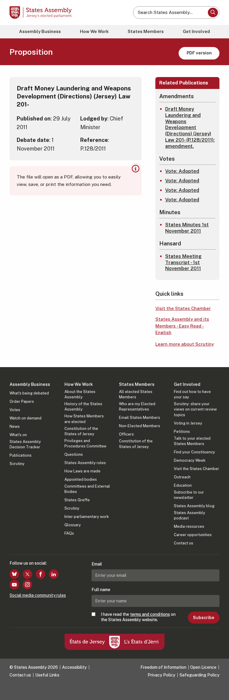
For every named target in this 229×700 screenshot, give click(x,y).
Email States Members (139, 417)
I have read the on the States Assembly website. (138, 617)
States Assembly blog (194, 506)
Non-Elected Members (139, 426)
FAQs (69, 533)
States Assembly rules (85, 463)
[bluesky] (14, 574)
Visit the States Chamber (183, 308)
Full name (101, 589)
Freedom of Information (163, 667)
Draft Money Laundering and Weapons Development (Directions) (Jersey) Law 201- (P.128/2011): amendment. (190, 127)
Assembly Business (40, 31)
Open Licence (203, 667)
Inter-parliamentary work (86, 516)
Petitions (182, 431)
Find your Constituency (194, 452)
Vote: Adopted (182, 171)
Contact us (183, 543)
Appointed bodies (80, 479)
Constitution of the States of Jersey (81, 431)
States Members (146, 31)
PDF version (199, 52)
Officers (126, 434)
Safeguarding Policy (199, 675)
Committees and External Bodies (87, 489)
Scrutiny (17, 463)
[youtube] (14, 584)
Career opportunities (193, 535)
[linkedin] (53, 574)
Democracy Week (189, 460)
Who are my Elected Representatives (137, 406)
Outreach (182, 477)
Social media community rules (38, 595)
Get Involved (196, 31)
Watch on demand (25, 418)
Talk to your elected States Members (192, 441)
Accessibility (74, 667)
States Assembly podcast (189, 515)
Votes (15, 410)
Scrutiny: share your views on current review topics (195, 409)
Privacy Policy (161, 675)
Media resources (189, 526)
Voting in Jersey (188, 423)
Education (183, 485)
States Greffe (77, 500)
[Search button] (213, 12)
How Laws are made (82, 471)
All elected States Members (135, 394)
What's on (18, 435)
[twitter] (27, 574)
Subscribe (203, 617)
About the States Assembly (79, 394)
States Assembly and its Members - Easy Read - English (182, 326)
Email (97, 564)
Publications (21, 455)
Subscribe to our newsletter (189, 495)
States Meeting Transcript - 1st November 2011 (183, 262)
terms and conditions (150, 614)
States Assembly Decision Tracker (25, 444)
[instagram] (27, 584)
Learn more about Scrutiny (184, 344)
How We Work (94, 31)
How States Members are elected (84, 419)
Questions (73, 454)
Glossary (72, 525)
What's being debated (29, 393)
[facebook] (40, 574)
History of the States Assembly (83, 406)
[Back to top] (218, 689)
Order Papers (22, 401)
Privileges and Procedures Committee (85, 443)
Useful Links (47, 675)
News (15, 426)
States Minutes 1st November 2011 (187, 228)
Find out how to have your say (192, 394)
